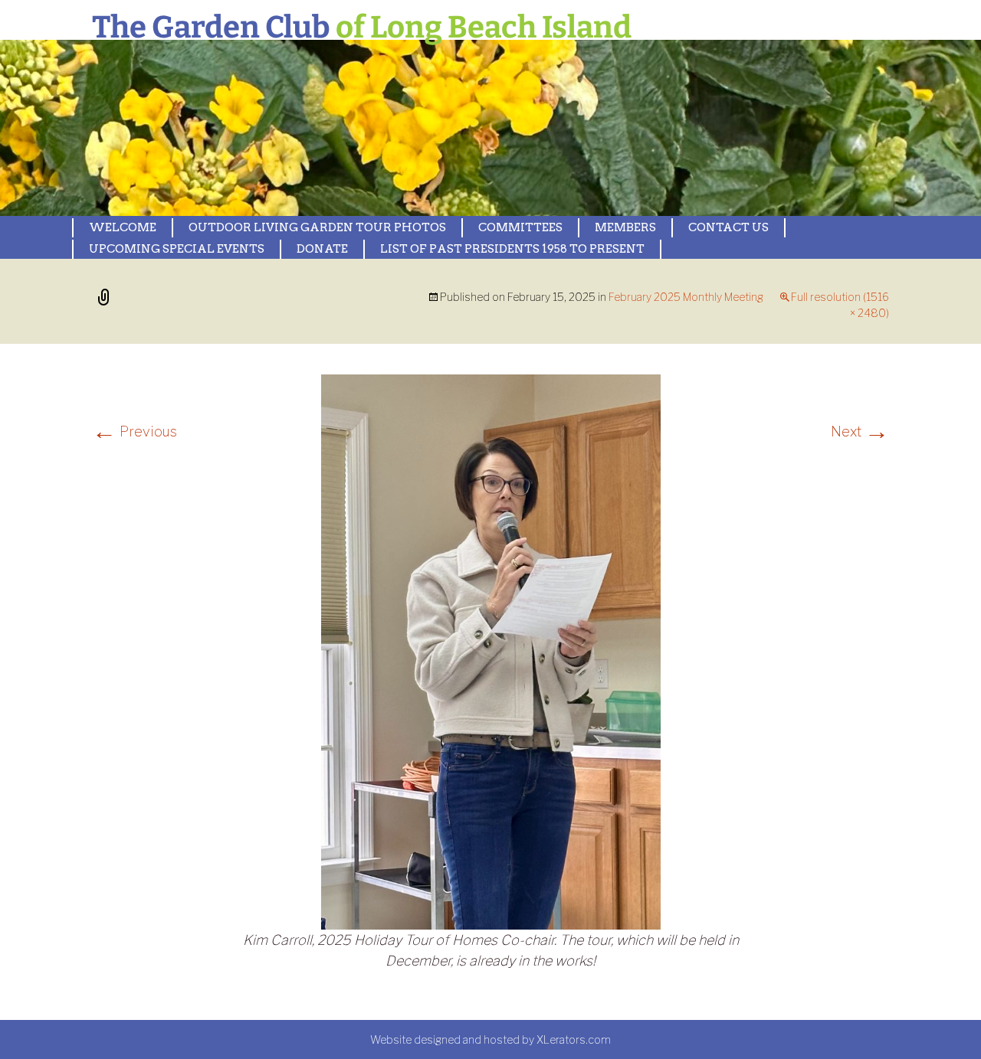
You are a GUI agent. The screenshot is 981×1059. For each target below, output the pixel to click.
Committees (520, 227)
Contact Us (728, 227)
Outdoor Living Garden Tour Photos (317, 227)
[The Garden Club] (414, 128)
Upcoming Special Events (176, 249)
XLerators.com (573, 1039)
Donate (322, 249)
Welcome (122, 227)
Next (860, 431)
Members (625, 227)
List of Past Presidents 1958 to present (512, 249)
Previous (134, 431)
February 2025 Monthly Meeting (686, 296)
